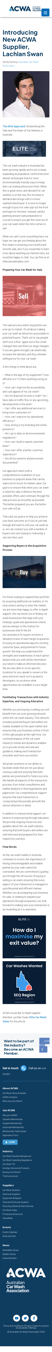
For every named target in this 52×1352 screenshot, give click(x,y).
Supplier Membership (12, 1123)
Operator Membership (13, 1119)
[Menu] (45, 12)
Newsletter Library (11, 1250)
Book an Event (9, 1236)
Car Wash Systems (11, 1190)
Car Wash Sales (10, 1210)
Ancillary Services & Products (16, 1168)
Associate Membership (13, 1127)
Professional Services (13, 1214)
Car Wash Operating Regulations (17, 1160)
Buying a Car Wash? (12, 1172)
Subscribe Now (10, 1258)
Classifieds (8, 1218)
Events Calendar (10, 1232)
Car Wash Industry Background (17, 1156)
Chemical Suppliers (11, 1194)
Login (12, 1142)
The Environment (10, 1176)
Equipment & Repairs (12, 1198)
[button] (44, 1045)
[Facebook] (34, 1318)
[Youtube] (16, 1318)
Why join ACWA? (10, 1115)
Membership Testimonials (14, 1131)
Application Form (10, 1135)
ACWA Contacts (10, 1097)
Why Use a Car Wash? (12, 1101)
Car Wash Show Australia (14, 1093)
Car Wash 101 (9, 1164)
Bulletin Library (9, 1254)
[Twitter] (25, 1318)
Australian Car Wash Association (26, 8)
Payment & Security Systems (16, 1202)
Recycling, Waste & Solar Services (18, 1206)
